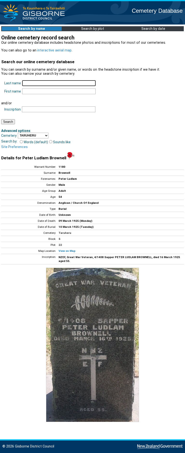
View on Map (67, 251)
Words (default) (36, 142)
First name (12, 91)
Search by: (9, 141)
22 (60, 245)
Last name (12, 83)
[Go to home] (35, 21)
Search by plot (92, 29)
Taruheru (65, 233)
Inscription (12, 109)
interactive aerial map (54, 50)
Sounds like (62, 142)
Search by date (153, 29)
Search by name (31, 29)
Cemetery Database (157, 10)
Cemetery (9, 135)
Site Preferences (14, 147)
